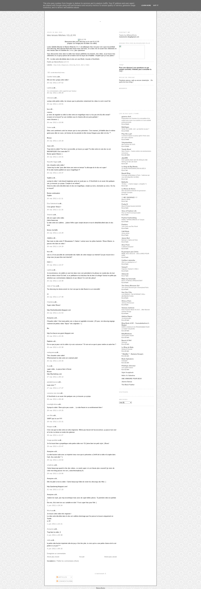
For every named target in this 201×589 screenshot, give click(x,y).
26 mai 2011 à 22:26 (55, 336)
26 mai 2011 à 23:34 (55, 361)
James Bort (126, 238)
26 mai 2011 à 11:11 (55, 198)
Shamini (49, 215)
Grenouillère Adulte (128, 335)
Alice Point (125, 245)
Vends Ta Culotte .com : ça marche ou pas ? (135, 129)
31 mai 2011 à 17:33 (55, 489)
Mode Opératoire (128, 359)
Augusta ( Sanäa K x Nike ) (130, 269)
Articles (62, 577)
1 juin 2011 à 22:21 (55, 524)
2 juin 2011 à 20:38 (55, 535)
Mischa (49, 510)
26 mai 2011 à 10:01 (55, 104)
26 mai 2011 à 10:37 (55, 173)
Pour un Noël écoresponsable (131, 213)
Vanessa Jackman (128, 308)
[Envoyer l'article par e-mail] (69, 62)
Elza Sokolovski (52, 203)
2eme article (125, 233)
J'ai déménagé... (127, 318)
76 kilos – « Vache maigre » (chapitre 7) (134, 184)
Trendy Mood (126, 149)
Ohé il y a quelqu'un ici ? (129, 262)
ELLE (78, 65)
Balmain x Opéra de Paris (130, 240)
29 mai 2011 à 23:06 (55, 473)
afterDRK (125, 158)
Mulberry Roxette (127, 349)
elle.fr (83, 65)
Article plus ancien (110, 557)
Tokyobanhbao (127, 142)
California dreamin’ (128, 247)
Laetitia (49, 88)
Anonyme (50, 529)
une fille (49, 415)
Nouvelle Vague (52, 162)
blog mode (57, 65)
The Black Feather (128, 385)
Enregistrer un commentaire (56, 553)
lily (48, 366)
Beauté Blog (126, 173)
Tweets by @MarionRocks (128, 35)
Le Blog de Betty (127, 347)
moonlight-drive (52, 404)
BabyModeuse (127, 334)
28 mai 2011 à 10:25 (55, 410)
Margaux (50, 426)
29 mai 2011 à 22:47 (55, 446)
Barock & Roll (126, 340)
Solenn (49, 127)
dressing (72, 65)
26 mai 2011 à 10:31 (55, 157)
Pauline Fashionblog (129, 218)
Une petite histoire (127, 367)
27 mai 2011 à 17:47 (55, 388)
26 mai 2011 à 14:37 (55, 265)
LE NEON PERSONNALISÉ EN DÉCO (134, 168)
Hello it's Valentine (128, 375)
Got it (155, 5)
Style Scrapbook (127, 372)
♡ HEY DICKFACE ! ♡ (129, 197)
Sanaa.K (124, 267)
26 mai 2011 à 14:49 (55, 281)
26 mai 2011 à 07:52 (55, 83)
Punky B (125, 204)
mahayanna (51, 352)
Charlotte (50, 302)
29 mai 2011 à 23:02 (55, 460)
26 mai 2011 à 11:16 (55, 210)
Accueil (81, 557)
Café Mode (125, 231)
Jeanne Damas (127, 382)
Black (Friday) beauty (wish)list (131, 206)
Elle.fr (78, 47)
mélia (49, 540)
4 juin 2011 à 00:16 (55, 549)
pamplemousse (52, 382)
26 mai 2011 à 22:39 (55, 347)
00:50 (67, 62)
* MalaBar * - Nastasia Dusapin (132, 354)
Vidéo (87, 65)
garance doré (126, 116)
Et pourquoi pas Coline (130, 252)
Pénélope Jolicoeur (129, 366)
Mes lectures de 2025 (128, 144)
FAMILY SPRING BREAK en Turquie (133, 220)
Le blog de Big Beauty (129, 166)
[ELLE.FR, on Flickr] (82, 39)
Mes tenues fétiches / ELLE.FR (61, 35)
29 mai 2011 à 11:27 (55, 435)
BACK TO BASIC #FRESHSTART (132, 280)
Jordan (71, 50)
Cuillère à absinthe (128, 260)
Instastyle (124, 361)
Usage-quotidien (52, 440)
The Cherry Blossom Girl (130, 285)
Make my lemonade (129, 279)
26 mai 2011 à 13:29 (55, 233)
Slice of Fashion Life (129, 211)
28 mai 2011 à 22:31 (55, 421)
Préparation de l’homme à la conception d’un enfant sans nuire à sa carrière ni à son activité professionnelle (136, 120)
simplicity (50, 465)
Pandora (125, 224)
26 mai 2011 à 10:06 (55, 122)
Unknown (50, 98)
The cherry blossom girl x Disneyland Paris (135, 287)
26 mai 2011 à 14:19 (55, 246)
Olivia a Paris (126, 301)
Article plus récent (53, 557)
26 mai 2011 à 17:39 (55, 297)
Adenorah (125, 274)
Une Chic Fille (127, 292)
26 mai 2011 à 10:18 (55, 141)
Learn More (146, 5)
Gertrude (124, 342)
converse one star (53, 393)
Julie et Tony (51, 286)
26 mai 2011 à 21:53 (55, 313)
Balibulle (125, 182)
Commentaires (65, 581)
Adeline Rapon (127, 316)
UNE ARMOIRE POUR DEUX (132, 379)
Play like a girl (127, 134)
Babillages (125, 127)
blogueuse (65, 65)
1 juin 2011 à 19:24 (55, 505)
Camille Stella (51, 77)
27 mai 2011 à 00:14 (55, 377)
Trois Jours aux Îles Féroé (130, 226)
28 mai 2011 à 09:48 (55, 399)
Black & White (126, 199)
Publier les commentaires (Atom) (68, 561)
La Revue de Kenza (128, 189)
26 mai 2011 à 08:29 (55, 93)
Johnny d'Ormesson (128, 303)
